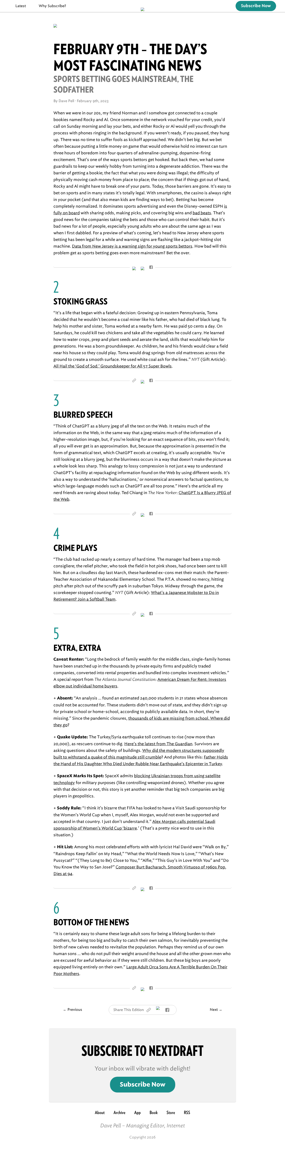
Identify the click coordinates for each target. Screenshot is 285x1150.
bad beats (202, 213)
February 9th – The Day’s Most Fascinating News (130, 57)
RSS (187, 1112)
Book (154, 1112)
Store (171, 1112)
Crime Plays (75, 548)
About (100, 1112)
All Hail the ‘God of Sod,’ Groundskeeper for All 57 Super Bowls (112, 366)
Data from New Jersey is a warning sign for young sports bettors (132, 246)
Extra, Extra (77, 648)
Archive (119, 1112)
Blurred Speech (83, 415)
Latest (20, 6)
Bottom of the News (91, 922)
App (137, 1112)
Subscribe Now (256, 6)
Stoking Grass (80, 301)
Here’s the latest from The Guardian (158, 743)
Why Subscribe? (52, 6)
